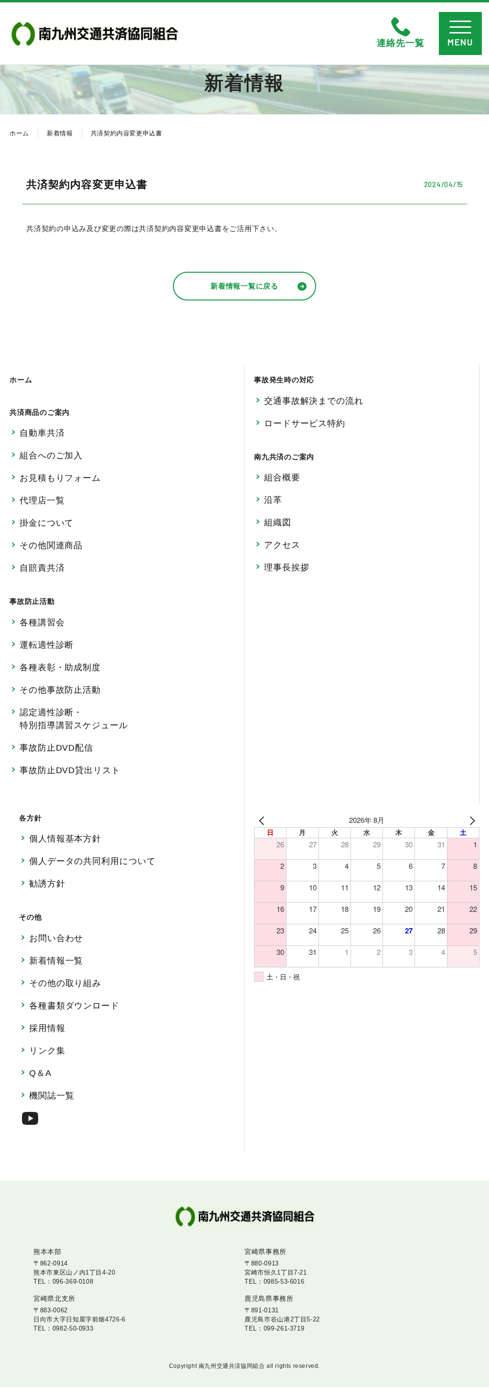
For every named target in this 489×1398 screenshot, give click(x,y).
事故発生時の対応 (284, 380)
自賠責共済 (42, 568)
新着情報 (60, 133)
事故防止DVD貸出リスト (70, 770)
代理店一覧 (42, 500)
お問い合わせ (56, 938)
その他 (30, 917)
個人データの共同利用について (92, 861)
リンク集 (47, 1050)
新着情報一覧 (56, 960)
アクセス (282, 545)
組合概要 (282, 477)
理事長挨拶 (286, 567)
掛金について (47, 523)
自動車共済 (42, 433)
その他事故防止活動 (60, 690)
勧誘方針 (47, 883)
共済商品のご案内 (40, 412)
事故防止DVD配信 (56, 748)
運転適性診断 (47, 645)
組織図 (277, 522)
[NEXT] (470, 820)
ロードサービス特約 (304, 423)
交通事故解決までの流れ (313, 401)
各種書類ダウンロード (74, 1005)
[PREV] (263, 820)
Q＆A (40, 1073)
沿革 (273, 500)
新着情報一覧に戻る (244, 286)
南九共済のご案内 (284, 457)
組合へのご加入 (51, 455)
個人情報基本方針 (65, 838)
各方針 (30, 818)
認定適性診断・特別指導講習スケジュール (74, 719)
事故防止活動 (32, 601)
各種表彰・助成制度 (60, 667)
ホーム (19, 133)
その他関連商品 (51, 545)
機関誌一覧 (51, 1095)
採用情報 (47, 1028)
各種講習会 (42, 622)
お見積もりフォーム (60, 478)
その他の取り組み (65, 983)
